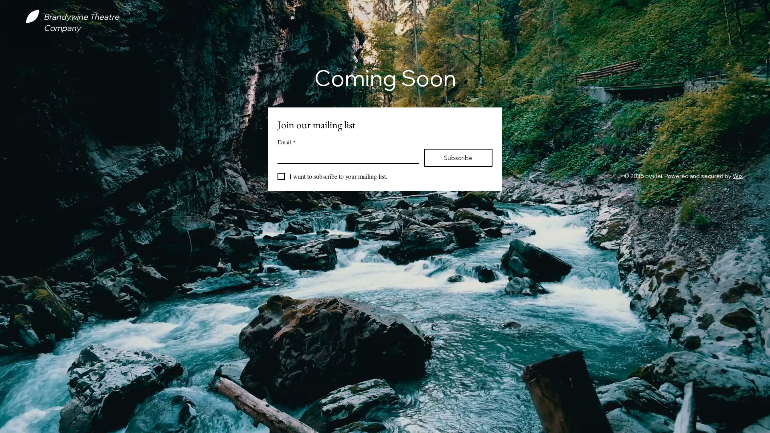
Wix (738, 176)
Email (287, 142)
